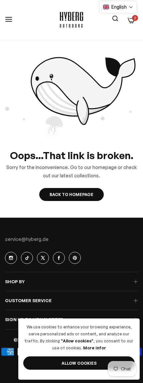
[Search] (115, 18)
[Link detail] (11, 258)
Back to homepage (71, 194)
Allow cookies (79, 363)
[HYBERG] (71, 20)
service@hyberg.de (27, 239)
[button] (118, 7)
